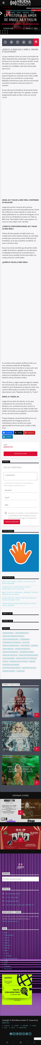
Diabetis (34, 645)
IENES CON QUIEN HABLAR (28, 655)
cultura (26, 642)
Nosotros (25, 1026)
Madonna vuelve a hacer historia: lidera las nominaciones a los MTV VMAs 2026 (16, 588)
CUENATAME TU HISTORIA (12, 642)
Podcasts (7, 945)
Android (8, 956)
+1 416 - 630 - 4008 (11, 897)
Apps (6, 950)
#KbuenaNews (8, 633)
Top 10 (6, 938)
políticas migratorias (11, 668)
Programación (9, 935)
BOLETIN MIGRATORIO (11, 639)
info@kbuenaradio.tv (12, 901)
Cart (5, 964)
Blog (5, 932)
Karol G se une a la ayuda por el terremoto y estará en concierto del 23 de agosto (20, 593)
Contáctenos (22, 1028)
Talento (6, 940)
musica (32, 661)
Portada (26, 13)
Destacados (11, 13)
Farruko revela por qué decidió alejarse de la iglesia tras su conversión (19, 604)
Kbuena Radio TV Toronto (26, 658)
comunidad (24, 639)
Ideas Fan (5, 1023)
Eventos (6, 948)
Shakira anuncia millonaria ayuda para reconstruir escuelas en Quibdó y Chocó (19, 599)
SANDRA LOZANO (9, 671)
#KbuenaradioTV (22, 633)
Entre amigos (8, 649)
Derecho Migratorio (11, 645)
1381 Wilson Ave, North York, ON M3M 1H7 (19, 905)
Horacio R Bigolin (10, 655)
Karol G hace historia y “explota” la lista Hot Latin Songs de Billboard (19, 582)
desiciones (25, 645)
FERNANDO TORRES (27, 652)
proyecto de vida (29, 668)
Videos (6, 943)
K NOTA (5, 661)
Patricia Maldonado (11, 665)
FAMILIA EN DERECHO (10, 652)
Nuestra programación (10, 921)
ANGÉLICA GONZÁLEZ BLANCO (13, 636)
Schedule (7, 1026)
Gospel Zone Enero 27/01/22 (21, 835)
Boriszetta (18, 28)
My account (8, 969)
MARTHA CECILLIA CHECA (19, 661)
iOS (7, 953)
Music (19, 13)
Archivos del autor (20, 453)
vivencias (20, 671)
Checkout (7, 966)
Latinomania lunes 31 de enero (21, 807)
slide (32, 13)
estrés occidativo (22, 649)
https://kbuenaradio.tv (12, 894)
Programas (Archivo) (11, 959)
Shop (6, 961)
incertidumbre (8, 658)
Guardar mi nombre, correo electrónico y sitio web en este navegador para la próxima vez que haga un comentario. (23, 513)
